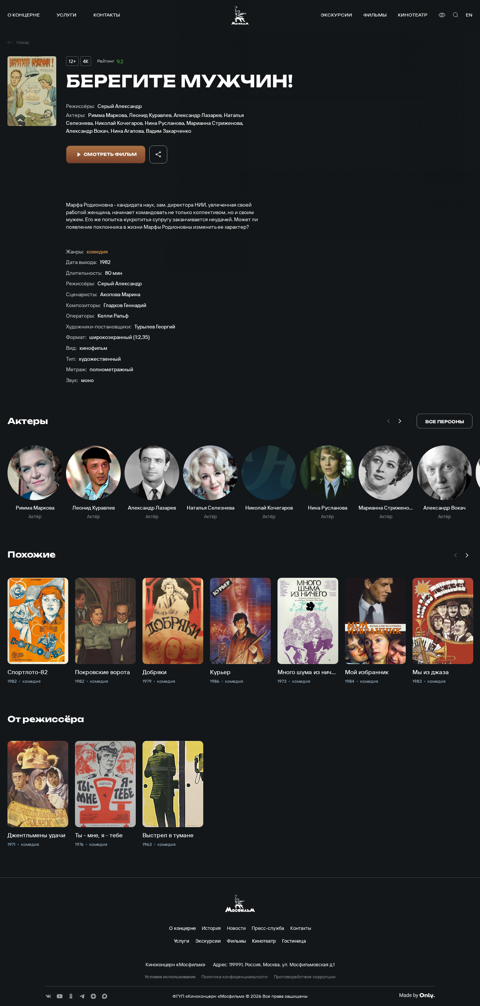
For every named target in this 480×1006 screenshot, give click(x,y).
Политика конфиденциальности (234, 976)
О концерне (24, 15)
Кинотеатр (413, 15)
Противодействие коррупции (305, 976)
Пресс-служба (268, 928)
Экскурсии (336, 15)
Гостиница (294, 941)
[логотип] (240, 15)
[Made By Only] (417, 996)
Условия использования (170, 976)
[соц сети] (48, 996)
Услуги (66, 15)
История (211, 928)
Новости (236, 928)
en (469, 15)
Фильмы (375, 15)
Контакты (106, 15)
